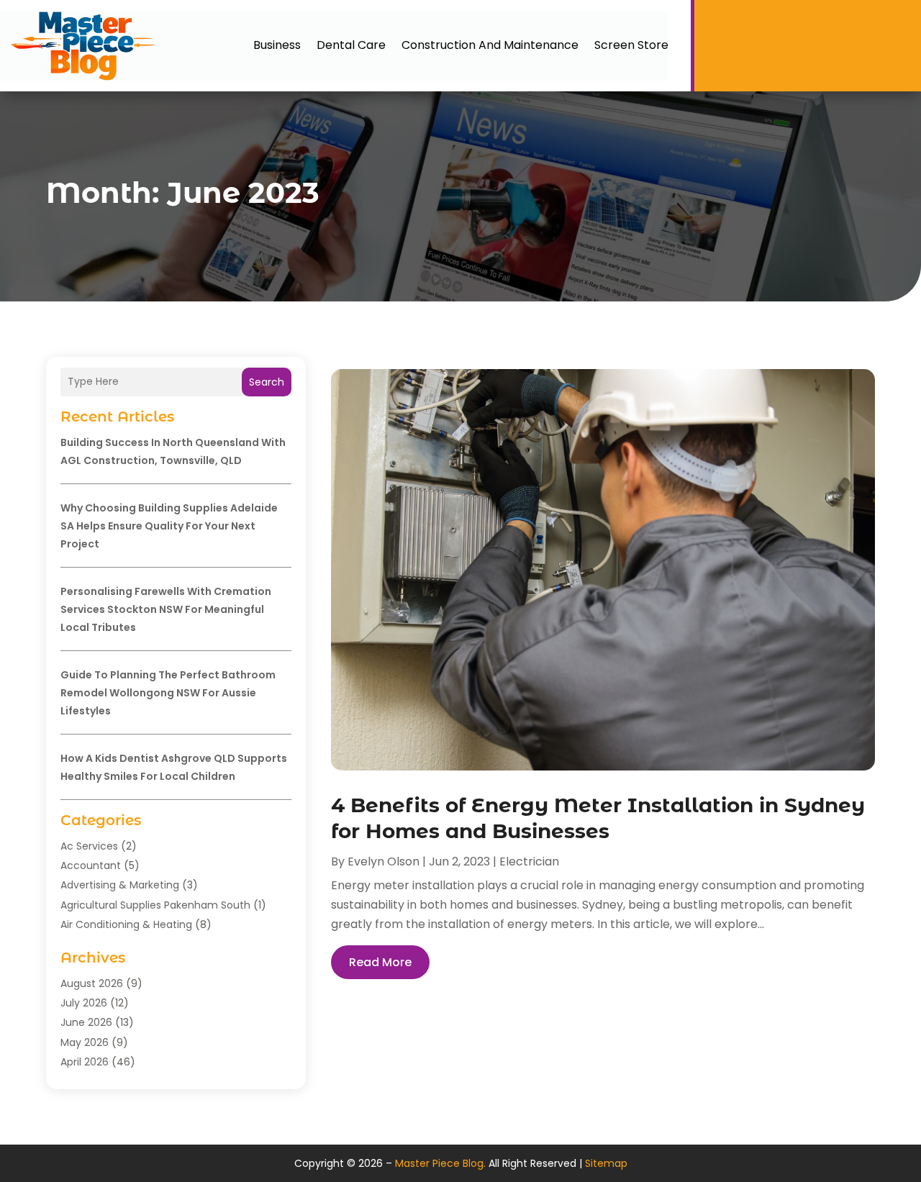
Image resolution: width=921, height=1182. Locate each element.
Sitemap (606, 1163)
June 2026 (86, 1022)
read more (380, 962)
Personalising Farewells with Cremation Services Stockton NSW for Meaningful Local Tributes (165, 609)
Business (277, 45)
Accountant (90, 865)
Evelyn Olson (383, 861)
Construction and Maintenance (490, 45)
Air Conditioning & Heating (126, 924)
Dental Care (351, 45)
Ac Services (89, 846)
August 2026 (91, 983)
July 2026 (83, 1003)
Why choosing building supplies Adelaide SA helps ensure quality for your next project (169, 526)
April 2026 (84, 1062)
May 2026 (84, 1042)
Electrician (529, 861)
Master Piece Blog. (440, 1163)
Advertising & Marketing (119, 885)
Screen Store (631, 45)
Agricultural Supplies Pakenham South (155, 905)
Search (266, 382)
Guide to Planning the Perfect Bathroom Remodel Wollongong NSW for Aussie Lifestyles (168, 693)
